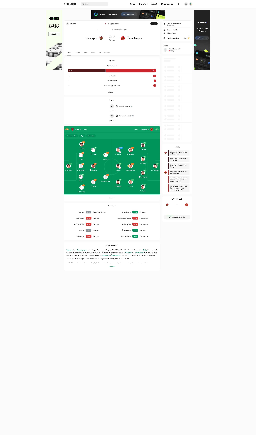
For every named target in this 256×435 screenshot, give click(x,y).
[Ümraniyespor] (186, 205)
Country (91, 136)
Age (82, 136)
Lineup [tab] (77, 52)
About (154, 4)
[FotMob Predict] (128, 14)
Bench (111, 198)
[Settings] (178, 4)
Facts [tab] (69, 52)
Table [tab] (85, 52)
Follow (154, 24)
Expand (111, 267)
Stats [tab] (93, 52)
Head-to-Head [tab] (104, 52)
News (132, 4)
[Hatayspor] (167, 205)
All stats (110, 92)
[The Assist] (54, 40)
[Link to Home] (70, 4)
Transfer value (71, 136)
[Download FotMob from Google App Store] (190, 4)
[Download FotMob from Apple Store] (186, 4)
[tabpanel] (128, 145)
